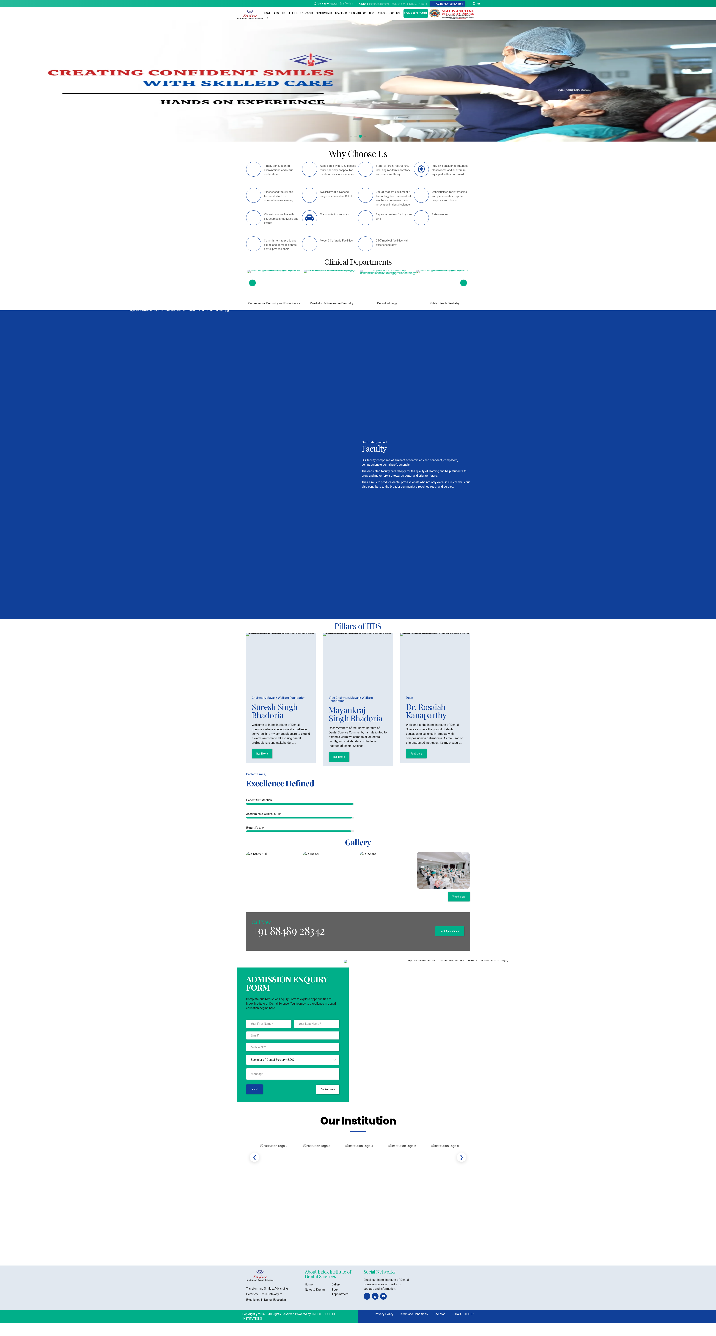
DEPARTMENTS (324, 13)
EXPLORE (382, 13)
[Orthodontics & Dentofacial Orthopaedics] (386, 288)
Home (309, 1284)
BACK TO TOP (464, 1314)
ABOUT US (279, 13)
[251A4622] (330, 288)
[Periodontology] (275, 289)
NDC (371, 13)
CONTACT (395, 13)
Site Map (439, 1314)
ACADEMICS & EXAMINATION (351, 13)
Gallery (336, 1284)
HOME (267, 13)
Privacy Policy (384, 1314)
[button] (8, 81)
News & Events (315, 1289)
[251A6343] (443, 286)
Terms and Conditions (413, 1314)
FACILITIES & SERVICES (300, 13)
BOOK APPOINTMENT (415, 13)
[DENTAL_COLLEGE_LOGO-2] (260, 1274)
